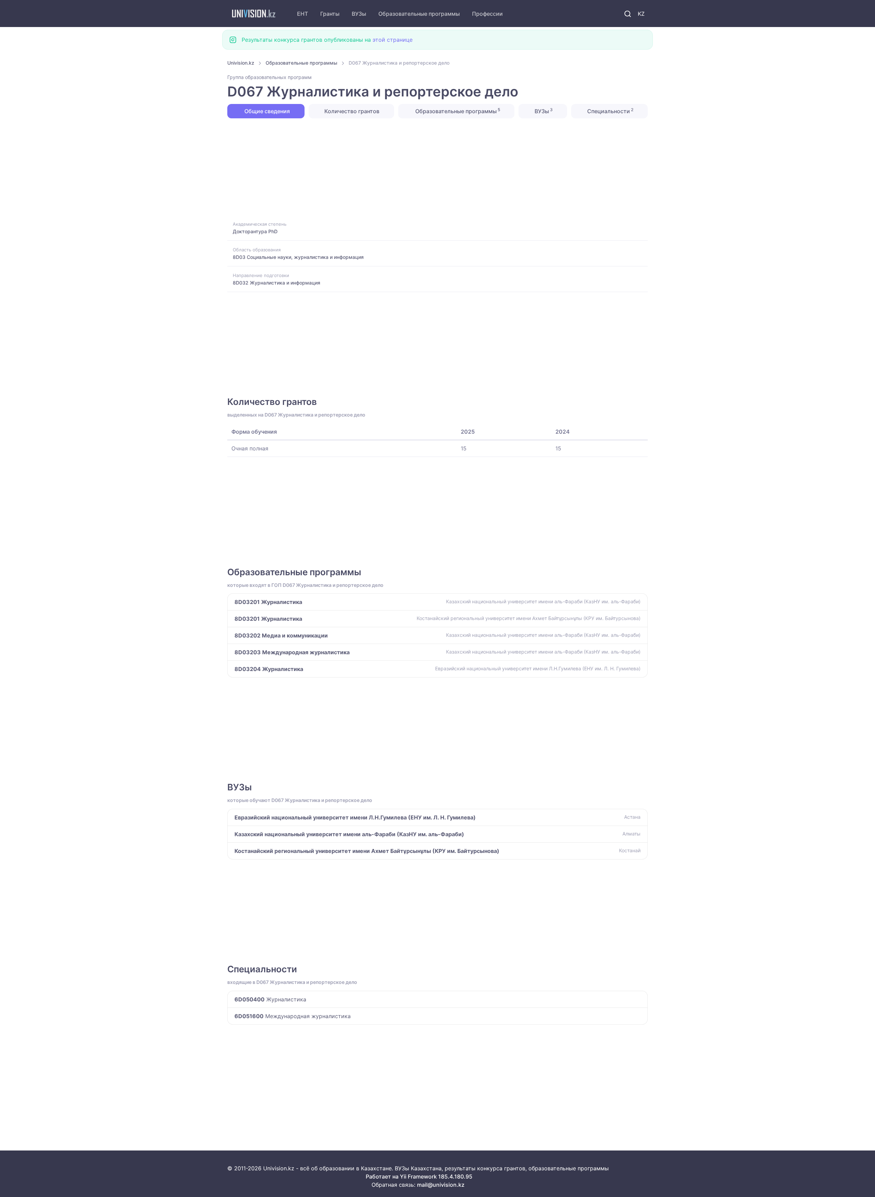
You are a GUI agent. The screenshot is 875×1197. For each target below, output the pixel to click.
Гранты (329, 13)
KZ (641, 13)
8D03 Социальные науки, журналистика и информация (298, 257)
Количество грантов (351, 111)
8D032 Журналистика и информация (276, 283)
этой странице (393, 39)
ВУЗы (359, 13)
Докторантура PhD (255, 231)
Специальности (609, 111)
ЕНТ (302, 13)
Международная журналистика (292, 1016)
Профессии (487, 13)
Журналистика (270, 999)
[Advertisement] (432, 169)
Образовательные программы (419, 13)
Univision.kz (240, 63)
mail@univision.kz (441, 1184)
